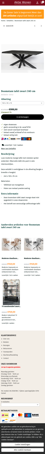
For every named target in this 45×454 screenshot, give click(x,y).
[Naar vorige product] (35, 26)
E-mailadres (19, 402)
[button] (3, 3)
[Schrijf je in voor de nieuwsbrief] (37, 404)
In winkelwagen (22, 117)
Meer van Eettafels (8, 149)
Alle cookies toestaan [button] (22, 450)
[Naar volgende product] (41, 26)
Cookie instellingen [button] (22, 445)
